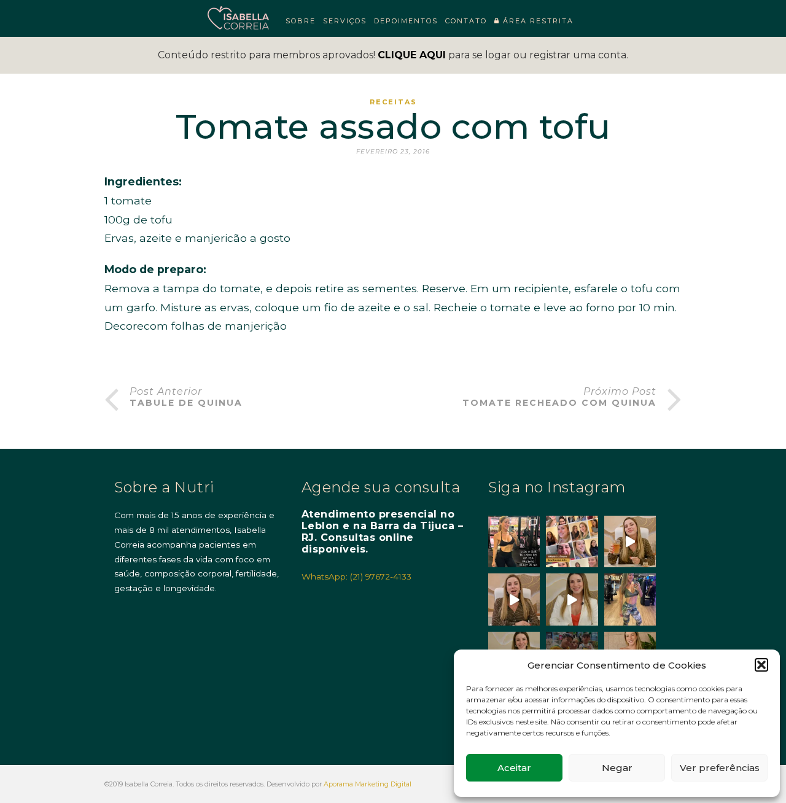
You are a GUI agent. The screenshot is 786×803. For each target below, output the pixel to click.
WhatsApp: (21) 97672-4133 (356, 576)
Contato (466, 21)
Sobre (301, 21)
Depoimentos (406, 21)
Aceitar (514, 768)
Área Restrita (537, 21)
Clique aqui (412, 55)
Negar (617, 768)
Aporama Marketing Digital (367, 784)
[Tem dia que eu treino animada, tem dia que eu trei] (630, 599)
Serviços (345, 21)
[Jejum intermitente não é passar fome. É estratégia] (514, 541)
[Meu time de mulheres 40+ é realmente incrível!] (571, 541)
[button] (761, 665)
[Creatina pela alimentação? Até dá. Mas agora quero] (514, 599)
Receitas (393, 102)
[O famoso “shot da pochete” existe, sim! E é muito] (630, 541)
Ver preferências (720, 768)
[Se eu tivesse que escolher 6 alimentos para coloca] (571, 599)
